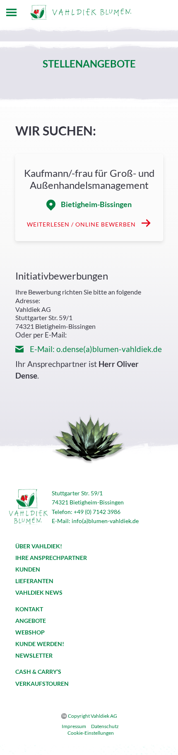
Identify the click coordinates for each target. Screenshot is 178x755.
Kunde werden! (39, 643)
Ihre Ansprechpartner (51, 557)
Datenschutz (105, 726)
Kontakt (29, 609)
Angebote (30, 620)
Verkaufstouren (42, 683)
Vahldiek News (39, 592)
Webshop (30, 632)
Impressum (74, 726)
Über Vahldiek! (38, 546)
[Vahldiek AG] (80, 12)
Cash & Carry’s (38, 671)
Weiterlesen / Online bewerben (82, 224)
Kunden (27, 569)
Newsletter (34, 655)
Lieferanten (34, 580)
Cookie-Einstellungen (90, 733)
